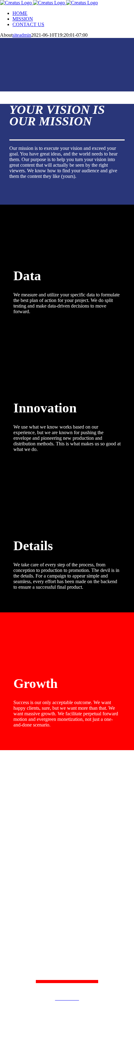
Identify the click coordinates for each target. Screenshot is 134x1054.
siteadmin (21, 35)
